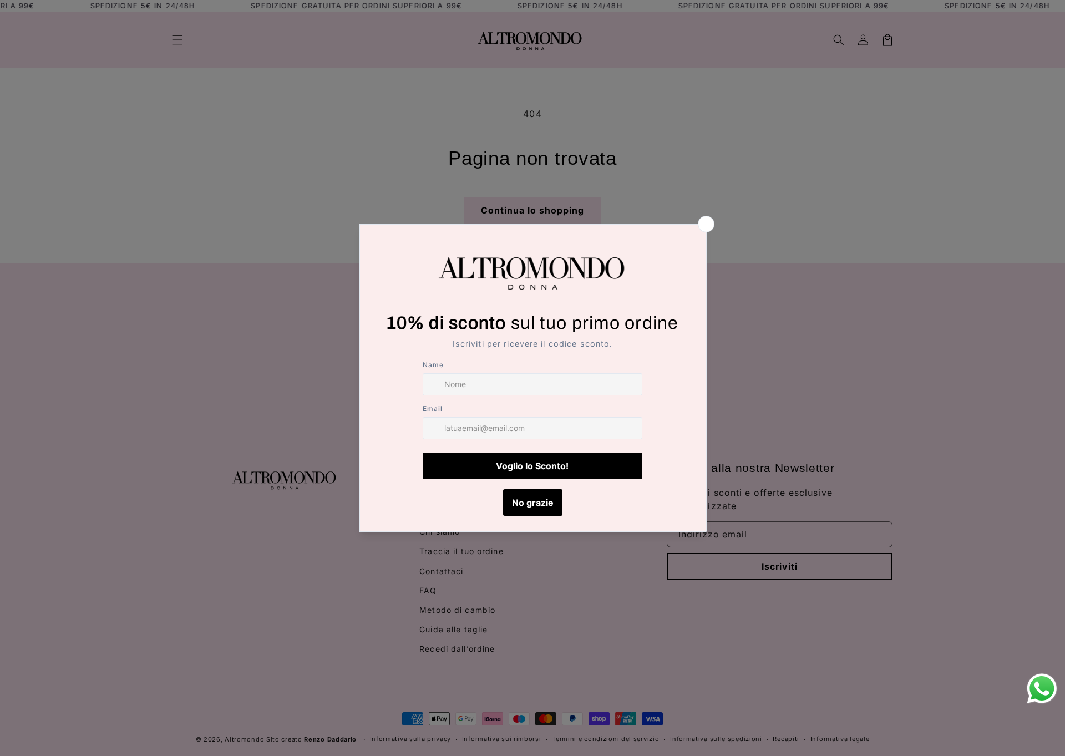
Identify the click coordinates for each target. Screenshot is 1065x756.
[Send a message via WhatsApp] (1042, 688)
